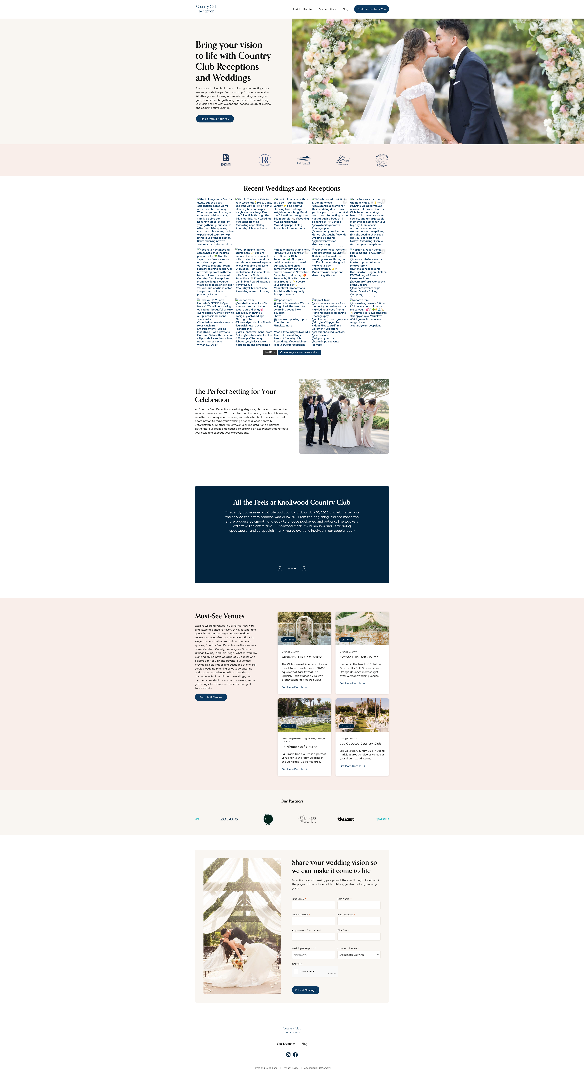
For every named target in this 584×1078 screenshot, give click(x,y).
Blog (345, 9)
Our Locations (328, 9)
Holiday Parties (303, 9)
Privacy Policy (290, 1067)
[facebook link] (295, 1054)
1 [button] (289, 568)
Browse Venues (209, 441)
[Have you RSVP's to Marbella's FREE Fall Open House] (215, 322)
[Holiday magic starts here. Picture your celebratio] (292, 272)
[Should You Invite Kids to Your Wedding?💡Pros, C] (253, 222)
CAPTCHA (297, 964)
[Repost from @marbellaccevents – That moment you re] (330, 322)
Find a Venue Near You (372, 9)
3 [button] (295, 568)
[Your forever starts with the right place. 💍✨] (368, 222)
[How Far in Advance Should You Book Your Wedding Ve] (292, 222)
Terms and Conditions (265, 1067)
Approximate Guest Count (306, 930)
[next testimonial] (280, 568)
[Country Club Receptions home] (206, 9)
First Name (299, 898)
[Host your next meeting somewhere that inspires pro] (215, 272)
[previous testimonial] (304, 568)
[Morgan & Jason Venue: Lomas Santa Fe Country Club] (368, 272)
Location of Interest (348, 948)
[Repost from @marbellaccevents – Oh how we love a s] (253, 322)
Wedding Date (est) (304, 948)
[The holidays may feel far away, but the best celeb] (215, 222)
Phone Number (301, 914)
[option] (205, 160)
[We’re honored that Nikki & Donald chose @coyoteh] (330, 222)
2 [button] (292, 568)
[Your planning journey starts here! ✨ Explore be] (253, 272)
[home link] (292, 1030)
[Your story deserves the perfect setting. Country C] (330, 272)
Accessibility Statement (317, 1067)
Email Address (346, 914)
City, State (344, 930)
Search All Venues (211, 697)
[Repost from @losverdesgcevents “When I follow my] (368, 322)
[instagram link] (288, 1054)
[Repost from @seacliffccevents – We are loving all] (292, 322)
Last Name (344, 898)
